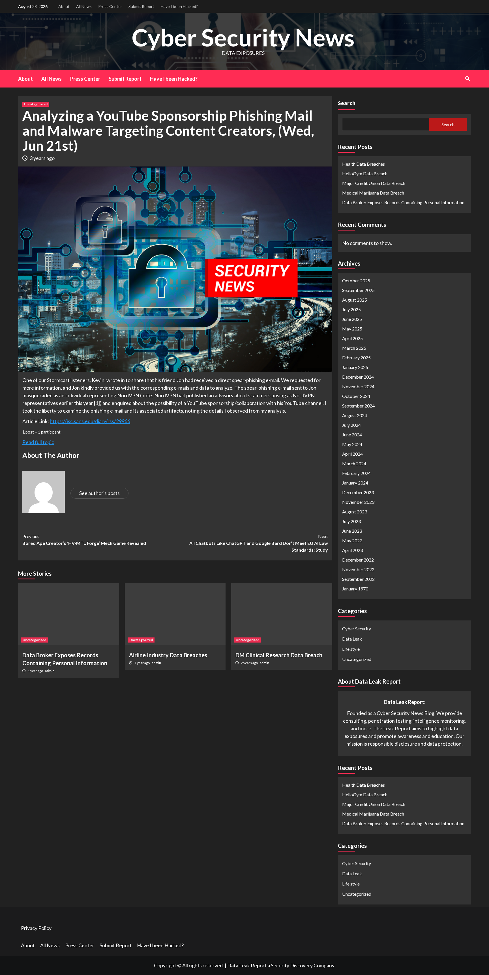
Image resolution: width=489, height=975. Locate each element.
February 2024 (356, 473)
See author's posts (99, 493)
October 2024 (356, 396)
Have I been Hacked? (179, 6)
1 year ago (36, 671)
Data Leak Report (247, 965)
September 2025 (358, 290)
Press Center (110, 6)
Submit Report (141, 6)
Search (346, 102)
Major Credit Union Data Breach (373, 183)
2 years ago (249, 663)
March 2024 (354, 463)
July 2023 (351, 521)
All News (84, 6)
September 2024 (358, 405)
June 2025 (352, 319)
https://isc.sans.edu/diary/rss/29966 (90, 421)
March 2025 (354, 348)
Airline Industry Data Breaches (168, 655)
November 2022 (358, 569)
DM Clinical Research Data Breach (278, 655)
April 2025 (352, 338)
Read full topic (38, 442)
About (64, 6)
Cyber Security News (243, 37)
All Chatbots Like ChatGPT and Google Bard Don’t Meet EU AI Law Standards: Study (258, 543)
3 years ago (42, 158)
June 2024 (352, 434)
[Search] (467, 78)
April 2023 (352, 550)
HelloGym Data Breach (364, 173)
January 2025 (355, 367)
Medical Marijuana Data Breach (373, 192)
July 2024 (351, 425)
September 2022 (358, 579)
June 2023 (352, 531)
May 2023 (352, 540)
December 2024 (358, 376)
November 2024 (358, 386)
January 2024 (355, 482)
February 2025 (356, 357)
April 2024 (352, 453)
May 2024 (352, 444)
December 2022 (358, 559)
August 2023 (354, 511)
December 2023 (358, 492)
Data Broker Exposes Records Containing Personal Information (403, 202)
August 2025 (354, 299)
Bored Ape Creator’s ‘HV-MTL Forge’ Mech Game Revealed (84, 540)
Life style (351, 649)
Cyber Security (356, 628)
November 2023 (358, 502)
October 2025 (356, 280)
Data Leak (352, 638)
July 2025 (351, 309)
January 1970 (355, 588)
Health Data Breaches (363, 164)
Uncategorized (36, 104)
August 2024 (354, 415)
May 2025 (352, 328)
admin (49, 671)
